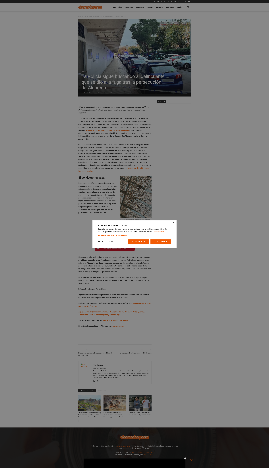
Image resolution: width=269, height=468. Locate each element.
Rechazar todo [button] (138, 242)
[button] (134, 235)
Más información (159, 231)
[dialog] (134, 234)
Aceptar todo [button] (160, 242)
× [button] (173, 223)
